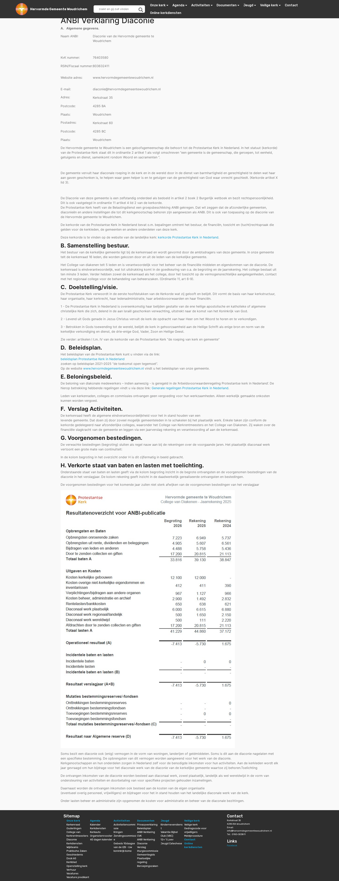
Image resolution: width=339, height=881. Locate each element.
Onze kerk (158, 5)
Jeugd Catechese (171, 843)
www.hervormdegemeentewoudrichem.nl (113, 368)
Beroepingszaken (147, 866)
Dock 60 (71, 858)
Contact (291, 5)
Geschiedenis (75, 854)
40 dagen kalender (101, 839)
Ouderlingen (74, 828)
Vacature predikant (78, 877)
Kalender (95, 824)
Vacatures (72, 873)
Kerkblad (72, 862)
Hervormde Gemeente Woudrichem (58, 9)
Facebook (232, 845)
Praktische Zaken (77, 850)
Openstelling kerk (77, 866)
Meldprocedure (193, 835)
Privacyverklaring (147, 824)
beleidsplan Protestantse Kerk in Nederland (93, 359)
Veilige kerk (269, 5)
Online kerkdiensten (165, 13)
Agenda (178, 5)
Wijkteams (72, 847)
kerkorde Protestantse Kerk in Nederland (188, 237)
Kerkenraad (73, 824)
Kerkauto (95, 832)
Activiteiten (200, 5)
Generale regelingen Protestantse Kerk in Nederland (190, 388)
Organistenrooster (101, 835)
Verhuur (71, 869)
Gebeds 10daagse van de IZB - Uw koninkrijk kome (124, 847)
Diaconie (72, 839)
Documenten (227, 5)
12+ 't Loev (167, 839)
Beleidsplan (144, 828)
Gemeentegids (146, 854)
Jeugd (248, 5)
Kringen (118, 832)
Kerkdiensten (74, 843)
